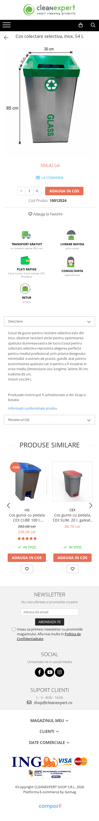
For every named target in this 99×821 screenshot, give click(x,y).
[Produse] (7, 26)
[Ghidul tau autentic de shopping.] (50, 806)
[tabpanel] (49, 102)
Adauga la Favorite (47, 213)
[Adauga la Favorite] (27, 569)
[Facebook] (39, 672)
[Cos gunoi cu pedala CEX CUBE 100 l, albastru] (27, 481)
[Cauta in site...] (93, 25)
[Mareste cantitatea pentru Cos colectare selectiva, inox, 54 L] (37, 191)
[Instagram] (59, 672)
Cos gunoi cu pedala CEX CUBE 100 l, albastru (27, 517)
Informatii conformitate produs (32, 408)
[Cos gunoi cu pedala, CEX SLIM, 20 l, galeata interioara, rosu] (72, 481)
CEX (72, 509)
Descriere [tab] (15, 321)
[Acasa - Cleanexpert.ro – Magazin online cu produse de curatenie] (49, 10)
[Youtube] (49, 672)
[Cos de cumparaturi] (80, 25)
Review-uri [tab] (18, 419)
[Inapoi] (4, 37)
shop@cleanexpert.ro (52, 702)
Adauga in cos (64, 190)
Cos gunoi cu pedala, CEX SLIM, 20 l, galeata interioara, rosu (72, 517)
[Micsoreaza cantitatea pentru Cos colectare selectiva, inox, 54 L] (21, 191)
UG (27, 509)
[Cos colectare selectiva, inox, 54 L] (49, 102)
